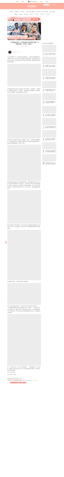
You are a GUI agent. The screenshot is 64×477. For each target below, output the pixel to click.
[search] (50, 4)
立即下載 (35, 380)
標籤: (8, 382)
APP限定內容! (17, 11)
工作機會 (47, 1)
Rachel (15, 51)
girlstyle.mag (21, 378)
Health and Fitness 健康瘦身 (30, 11)
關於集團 (17, 1)
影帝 (20, 382)
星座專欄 (16, 14)
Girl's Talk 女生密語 (45, 11)
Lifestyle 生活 (38, 11)
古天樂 (24, 382)
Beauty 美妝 (11, 11)
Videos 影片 (20, 14)
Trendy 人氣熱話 (52, 11)
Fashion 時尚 (22, 11)
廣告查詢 (41, 1)
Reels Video (26, 14)
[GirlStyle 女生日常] (32, 6)
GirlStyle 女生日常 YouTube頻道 (16, 379)
